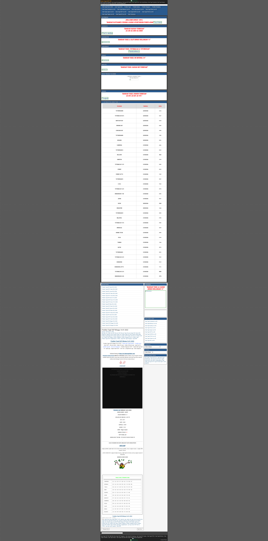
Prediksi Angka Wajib (136, 334)
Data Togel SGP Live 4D (121, 11)
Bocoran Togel (124, 333)
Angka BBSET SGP (116, 519)
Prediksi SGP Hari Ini (131, 335)
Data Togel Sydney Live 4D (138, 9)
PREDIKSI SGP (117, 410)
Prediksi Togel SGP (106, 338)
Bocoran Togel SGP (131, 333)
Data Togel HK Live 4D (121, 14)
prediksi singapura (122, 523)
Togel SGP (123, 338)
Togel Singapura (129, 338)
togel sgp (107, 526)
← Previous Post (105, 529)
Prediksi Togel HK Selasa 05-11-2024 (109, 308)
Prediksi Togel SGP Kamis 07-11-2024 (110, 299)
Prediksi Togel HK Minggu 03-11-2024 (109, 321)
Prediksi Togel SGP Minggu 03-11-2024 (110, 323)
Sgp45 (162, 358)
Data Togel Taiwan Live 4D (108, 14)
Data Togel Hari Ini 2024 (107, 7)
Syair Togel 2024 (118, 7)
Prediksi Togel (127, 7)
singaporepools (124, 524)
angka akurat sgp (107, 519)
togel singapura (113, 526)
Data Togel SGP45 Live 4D (134, 11)
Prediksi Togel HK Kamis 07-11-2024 (109, 297)
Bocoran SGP (117, 333)
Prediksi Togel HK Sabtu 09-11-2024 (109, 287)
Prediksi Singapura (146, 7)
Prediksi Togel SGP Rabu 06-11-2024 (109, 310)
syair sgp (129, 524)
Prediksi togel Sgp (117, 524)
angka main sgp (130, 519)
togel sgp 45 (147, 360)
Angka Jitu (105, 333)
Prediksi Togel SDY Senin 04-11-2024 (109, 318)
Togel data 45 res (153, 357)
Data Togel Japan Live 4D (108, 11)
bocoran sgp (136, 519)
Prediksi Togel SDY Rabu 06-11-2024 (109, 306)
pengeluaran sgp (133, 520)
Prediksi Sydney (136, 7)
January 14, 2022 (110, 331)
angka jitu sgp (123, 519)
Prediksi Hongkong (156, 7)
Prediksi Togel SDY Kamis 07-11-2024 (110, 301)
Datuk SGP (138, 333)
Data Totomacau (131, 14)
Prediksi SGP (124, 335)
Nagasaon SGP (110, 334)
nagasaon (121, 520)
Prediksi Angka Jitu (117, 334)
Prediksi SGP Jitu (105, 523)
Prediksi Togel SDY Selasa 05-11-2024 (110, 312)
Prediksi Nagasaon (117, 335)
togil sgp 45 (150, 361)
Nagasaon (104, 334)
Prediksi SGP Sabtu (114, 523)
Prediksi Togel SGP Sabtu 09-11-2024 (109, 293)
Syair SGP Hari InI (136, 524)
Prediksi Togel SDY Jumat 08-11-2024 (109, 295)
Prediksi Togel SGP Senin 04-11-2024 (109, 316)
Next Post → (140, 529)
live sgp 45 (155, 361)
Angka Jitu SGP (111, 333)
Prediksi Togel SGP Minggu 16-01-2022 (115, 330)
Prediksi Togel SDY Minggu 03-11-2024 (110, 325)
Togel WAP (135, 338)
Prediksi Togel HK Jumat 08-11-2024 (109, 291)
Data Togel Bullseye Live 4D (123, 9)
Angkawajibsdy (159, 360)
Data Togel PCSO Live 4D (147, 11)
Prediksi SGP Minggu (108, 337)
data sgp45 (147, 357)
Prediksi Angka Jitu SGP (127, 334)
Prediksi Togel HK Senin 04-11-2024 (109, 314)
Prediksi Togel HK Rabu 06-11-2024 (109, 304)
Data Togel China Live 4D (151, 9)
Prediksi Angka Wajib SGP (107, 335)
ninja (104, 331)
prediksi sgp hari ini (135, 522)
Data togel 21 (161, 361)
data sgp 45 (152, 360)
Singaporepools (113, 338)
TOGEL (118, 338)
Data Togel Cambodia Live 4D (108, 9)
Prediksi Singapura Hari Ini (126, 337)
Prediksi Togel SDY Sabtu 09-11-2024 (109, 289)
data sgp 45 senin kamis (156, 358)
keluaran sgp (115, 520)
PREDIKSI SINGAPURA (108, 355)
